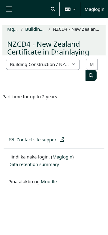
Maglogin (94, 9)
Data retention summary (33, 164)
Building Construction (35, 29)
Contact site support (37, 139)
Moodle (49, 181)
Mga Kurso (13, 29)
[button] (53, 9)
